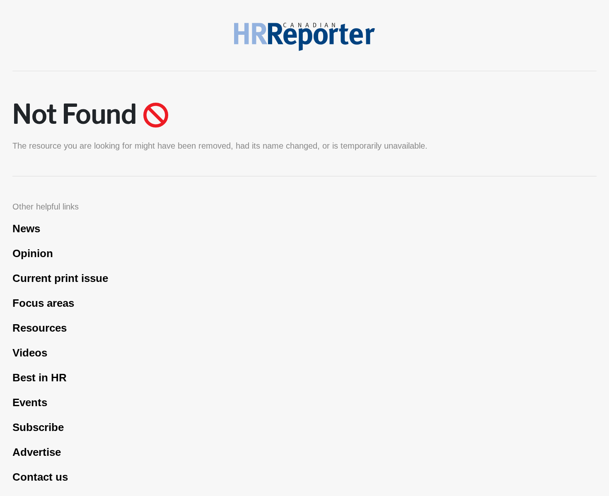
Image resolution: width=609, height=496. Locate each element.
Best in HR (39, 377)
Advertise (36, 452)
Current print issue (60, 278)
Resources (39, 328)
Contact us (40, 477)
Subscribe (38, 427)
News (26, 228)
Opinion (32, 253)
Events (29, 402)
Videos (29, 353)
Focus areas (43, 303)
